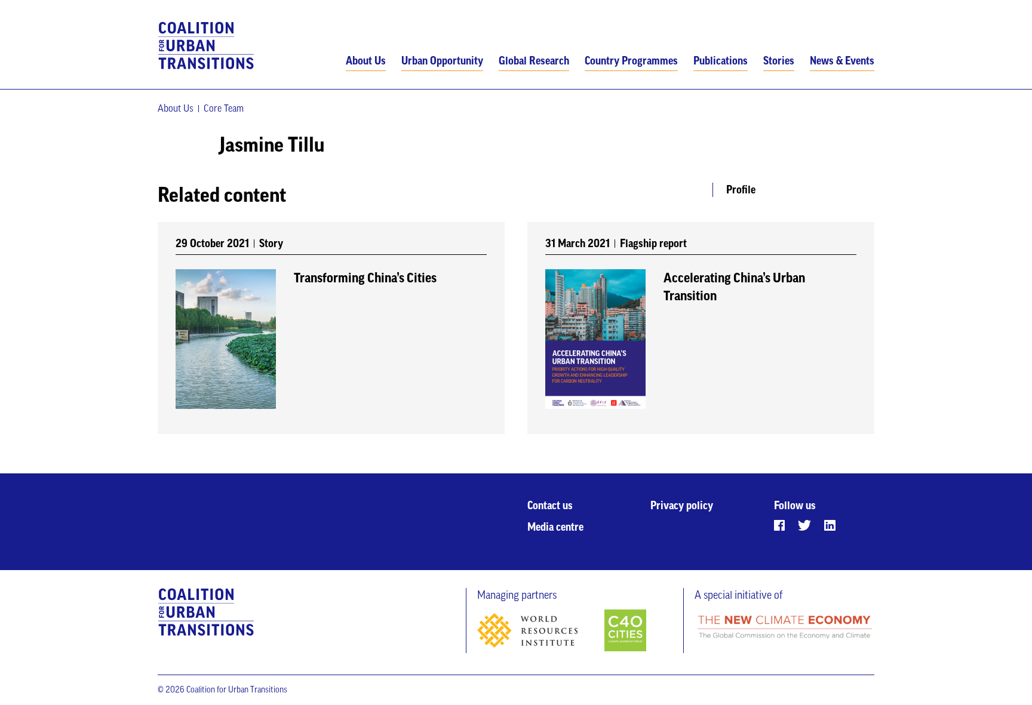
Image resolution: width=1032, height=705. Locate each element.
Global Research (534, 61)
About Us (366, 61)
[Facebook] (779, 525)
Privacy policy (681, 505)
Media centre (555, 527)
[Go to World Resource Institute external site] (539, 633)
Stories (778, 61)
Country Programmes (631, 61)
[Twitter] (804, 525)
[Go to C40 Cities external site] (625, 631)
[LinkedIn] (830, 525)
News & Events (842, 61)
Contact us (550, 505)
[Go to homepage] (206, 46)
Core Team (224, 108)
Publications (720, 61)
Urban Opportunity (442, 61)
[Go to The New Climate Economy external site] (784, 627)
